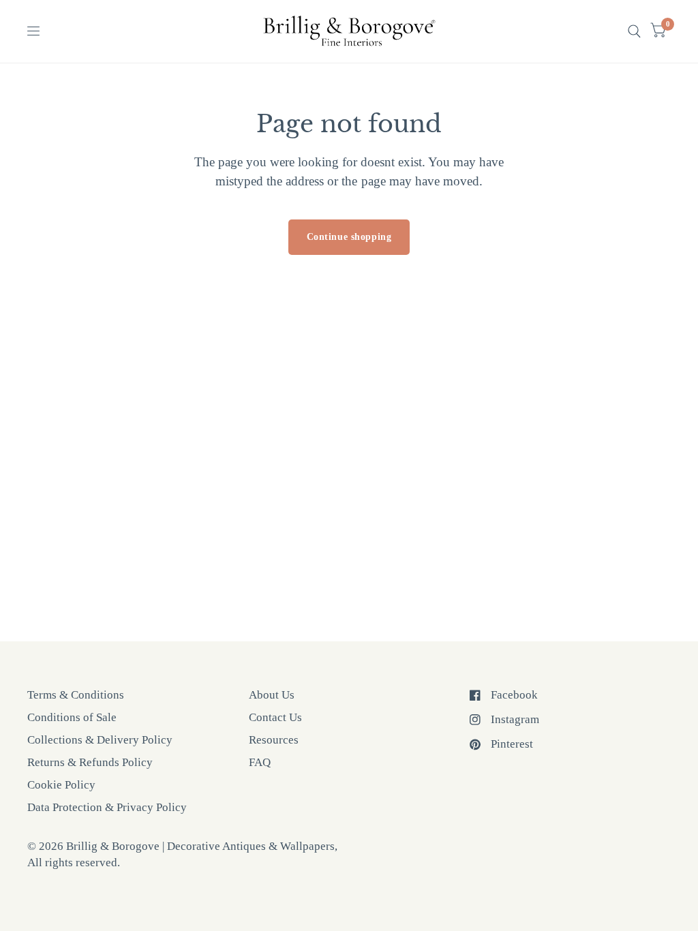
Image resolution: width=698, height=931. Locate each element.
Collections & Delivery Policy (99, 739)
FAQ (260, 762)
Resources (274, 739)
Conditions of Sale (72, 717)
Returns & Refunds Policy (90, 762)
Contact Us (275, 717)
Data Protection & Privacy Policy (107, 807)
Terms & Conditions (75, 694)
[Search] (634, 31)
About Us (271, 694)
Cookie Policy (61, 784)
